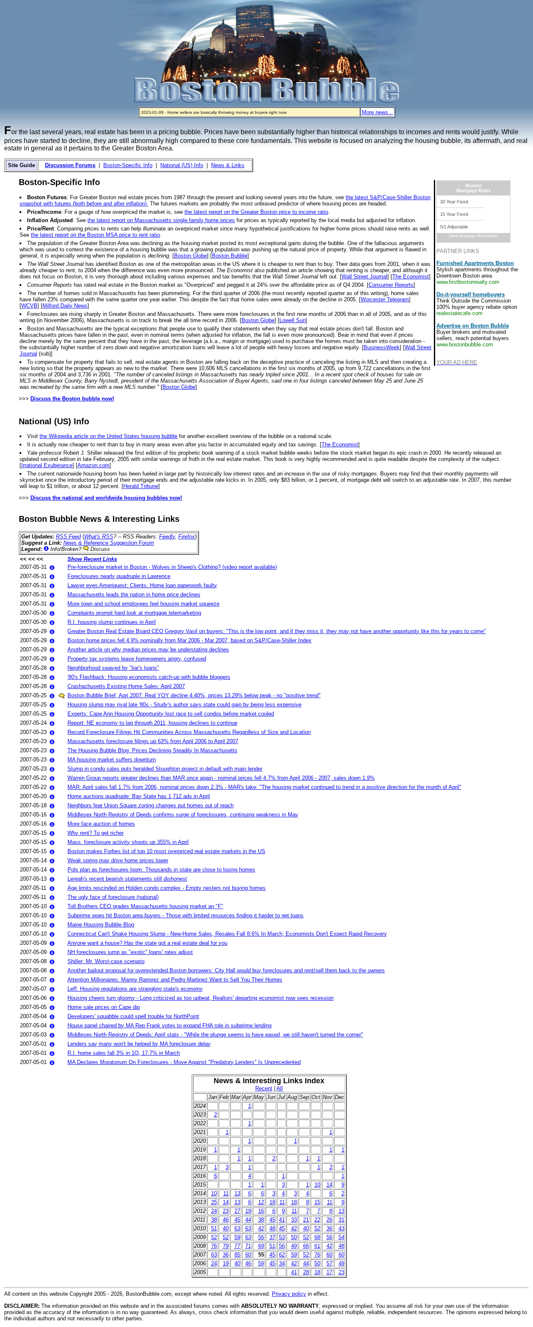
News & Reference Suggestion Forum (108, 543)
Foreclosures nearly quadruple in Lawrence (118, 576)
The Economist (410, 276)
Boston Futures (47, 197)
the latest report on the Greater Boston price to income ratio (256, 212)
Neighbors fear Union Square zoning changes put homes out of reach (150, 805)
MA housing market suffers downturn (111, 759)
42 (261, 1228)
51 (214, 1228)
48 (272, 1228)
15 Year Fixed (454, 214)
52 (317, 1228)
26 (329, 1220)
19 (248, 1211)
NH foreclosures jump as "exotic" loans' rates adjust (130, 952)
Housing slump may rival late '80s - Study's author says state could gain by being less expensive (184, 704)
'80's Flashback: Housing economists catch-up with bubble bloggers (148, 677)
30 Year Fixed (454, 201)
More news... (377, 112)
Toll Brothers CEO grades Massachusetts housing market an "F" (145, 906)
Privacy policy (289, 1294)
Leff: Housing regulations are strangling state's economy (135, 989)
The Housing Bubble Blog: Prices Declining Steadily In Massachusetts (152, 750)
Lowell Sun (292, 320)
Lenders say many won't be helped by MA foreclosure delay (139, 1044)
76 (214, 1246)
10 (317, 1185)
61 (317, 1246)
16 (261, 1211)
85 (237, 1255)
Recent (263, 1088)
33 (294, 1220)
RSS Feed (68, 536)
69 (261, 1246)
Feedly (167, 536)
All (279, 1088)
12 (261, 1202)
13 (237, 1193)
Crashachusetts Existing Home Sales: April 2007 (126, 686)
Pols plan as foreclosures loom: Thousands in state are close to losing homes (161, 869)
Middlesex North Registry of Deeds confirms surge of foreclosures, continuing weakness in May (182, 814)
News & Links (227, 165)
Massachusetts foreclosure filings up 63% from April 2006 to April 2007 (152, 741)
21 (306, 1220)
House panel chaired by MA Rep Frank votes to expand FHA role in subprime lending (169, 1025)
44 (248, 1220)
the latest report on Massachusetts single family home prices (161, 220)
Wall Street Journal (364, 276)
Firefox (186, 536)
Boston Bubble (229, 256)
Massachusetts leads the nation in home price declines (133, 594)
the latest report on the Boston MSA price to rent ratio (95, 235)
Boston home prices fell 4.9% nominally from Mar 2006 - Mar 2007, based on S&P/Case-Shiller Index (189, 640)
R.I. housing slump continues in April (111, 622)
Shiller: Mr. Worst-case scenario (105, 961)
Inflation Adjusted (50, 220)
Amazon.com (93, 465)
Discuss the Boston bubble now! (72, 399)
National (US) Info (181, 165)
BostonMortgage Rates (473, 188)
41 (282, 1220)
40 (226, 1228)
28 (306, 1272)
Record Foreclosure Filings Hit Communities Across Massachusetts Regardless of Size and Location (189, 732)
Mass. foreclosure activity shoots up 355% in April (128, 842)
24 (214, 1211)
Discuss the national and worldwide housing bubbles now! (106, 498)
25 (214, 1202)
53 (282, 1237)
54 (341, 1237)
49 (294, 1246)
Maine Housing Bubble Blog (100, 924)
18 (272, 1202)
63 (237, 1228)
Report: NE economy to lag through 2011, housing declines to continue (152, 723)
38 (214, 1220)
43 (341, 1228)
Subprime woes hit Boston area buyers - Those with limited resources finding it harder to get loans (185, 915)
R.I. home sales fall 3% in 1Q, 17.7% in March (123, 1053)
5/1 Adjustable (454, 226)
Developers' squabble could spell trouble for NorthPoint (133, 1016)
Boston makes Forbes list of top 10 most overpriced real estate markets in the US (166, 851)
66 (306, 1246)
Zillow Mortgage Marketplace (473, 236)
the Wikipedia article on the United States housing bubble (108, 436)
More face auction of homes (101, 824)
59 (237, 1237)
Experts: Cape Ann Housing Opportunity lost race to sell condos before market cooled (170, 714)
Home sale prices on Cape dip (103, 1007)
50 (294, 1237)
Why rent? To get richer (95, 833)
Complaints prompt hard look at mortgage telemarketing (134, 613)
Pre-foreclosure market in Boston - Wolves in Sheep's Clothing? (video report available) (172, 567)
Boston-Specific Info (127, 165)
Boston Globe (190, 256)
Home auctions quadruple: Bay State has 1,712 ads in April (138, 796)
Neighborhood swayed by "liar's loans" (113, 668)
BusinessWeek (382, 347)
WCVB (29, 306)
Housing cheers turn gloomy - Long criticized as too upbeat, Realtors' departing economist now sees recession (200, 998)
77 (237, 1246)
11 (226, 1193)
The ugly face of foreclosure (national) (113, 897)
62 (282, 1255)
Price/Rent (40, 228)
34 (282, 1263)
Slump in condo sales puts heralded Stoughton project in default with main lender (164, 769)
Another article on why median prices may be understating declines (148, 649)
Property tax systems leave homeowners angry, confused (136, 659)
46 (226, 1220)
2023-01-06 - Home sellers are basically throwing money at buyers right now (213, 112)
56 (261, 1237)
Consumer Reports (391, 285)
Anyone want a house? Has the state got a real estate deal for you (147, 943)
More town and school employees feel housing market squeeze (143, 604)
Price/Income (44, 212)
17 (329, 1272)
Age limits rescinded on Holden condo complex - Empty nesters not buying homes (166, 888)
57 (329, 1263)
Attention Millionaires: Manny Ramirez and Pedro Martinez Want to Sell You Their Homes (174, 979)
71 (248, 1246)
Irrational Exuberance (46, 465)
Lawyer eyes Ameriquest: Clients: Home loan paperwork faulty (142, 585)
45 (237, 1220)
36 (329, 1228)
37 (272, 1237)
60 (248, 1255)
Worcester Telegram (385, 299)
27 (237, 1211)
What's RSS (98, 536)
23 (226, 1211)
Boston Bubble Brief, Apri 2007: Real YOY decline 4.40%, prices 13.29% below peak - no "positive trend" (194, 695)
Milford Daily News (64, 306)
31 (341, 1220)
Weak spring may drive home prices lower (117, 860)
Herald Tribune (140, 486)
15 (317, 1202)
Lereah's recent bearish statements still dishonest (127, 879)
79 (226, 1246)
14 (329, 1185)
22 (317, 1220)
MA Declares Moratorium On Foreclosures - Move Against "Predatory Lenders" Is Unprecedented (184, 1062)
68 (317, 1237)
